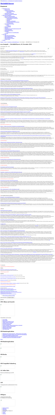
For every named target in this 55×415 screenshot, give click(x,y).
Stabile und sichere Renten (7, 327)
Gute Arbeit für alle (6, 329)
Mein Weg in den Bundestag (9, 35)
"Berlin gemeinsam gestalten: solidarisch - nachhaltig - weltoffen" (9, 283)
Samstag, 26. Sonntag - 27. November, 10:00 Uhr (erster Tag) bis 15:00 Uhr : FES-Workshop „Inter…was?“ (15, 236)
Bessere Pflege (5, 320)
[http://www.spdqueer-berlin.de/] (7, 399)
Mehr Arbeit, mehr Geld (3, 280)
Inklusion (8, 20)
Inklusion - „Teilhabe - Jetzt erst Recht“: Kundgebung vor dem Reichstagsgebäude (12, 126)
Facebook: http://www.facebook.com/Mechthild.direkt (8, 289)
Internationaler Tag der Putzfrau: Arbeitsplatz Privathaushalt (9, 180)
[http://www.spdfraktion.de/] (7, 346)
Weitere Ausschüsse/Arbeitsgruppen (11, 17)
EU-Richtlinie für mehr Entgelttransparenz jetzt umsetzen (12, 336)
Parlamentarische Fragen (9, 30)
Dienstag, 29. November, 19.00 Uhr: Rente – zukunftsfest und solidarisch (11, 248)
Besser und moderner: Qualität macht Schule (6, 275)
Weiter (1, 339)
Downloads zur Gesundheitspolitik (13, 32)
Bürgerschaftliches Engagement (12, 18)
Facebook (4, 411)
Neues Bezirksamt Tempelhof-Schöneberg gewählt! (7, 286)
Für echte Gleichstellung (7, 324)
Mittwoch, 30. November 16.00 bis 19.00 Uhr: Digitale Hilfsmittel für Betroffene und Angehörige (14, 80)
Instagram (4, 413)
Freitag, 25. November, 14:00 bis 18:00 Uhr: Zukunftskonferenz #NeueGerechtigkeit (12, 230)
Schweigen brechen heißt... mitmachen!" (6, 210)
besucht (23, 57)
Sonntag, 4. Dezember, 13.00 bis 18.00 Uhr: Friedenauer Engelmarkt (10, 94)
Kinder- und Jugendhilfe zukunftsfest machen (10, 335)
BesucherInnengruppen (11, 11)
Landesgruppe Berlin (8, 29)
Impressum (4, 408)
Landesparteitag (21, 51)
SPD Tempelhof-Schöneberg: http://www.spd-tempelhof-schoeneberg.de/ (10, 292)
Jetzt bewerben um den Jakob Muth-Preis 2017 (7, 219)
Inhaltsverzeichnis (6, 407)
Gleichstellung (9, 19)
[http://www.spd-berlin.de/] (7, 361)
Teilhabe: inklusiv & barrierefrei (8, 322)
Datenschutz (5, 409)
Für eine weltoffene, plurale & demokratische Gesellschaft (12, 325)
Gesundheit (7, 31)
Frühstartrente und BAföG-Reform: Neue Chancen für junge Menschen (15, 334)
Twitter (4, 412)
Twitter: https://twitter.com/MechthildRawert (6, 290)
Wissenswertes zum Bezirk (9, 13)
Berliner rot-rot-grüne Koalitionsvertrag (12, 50)
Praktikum (6, 27)
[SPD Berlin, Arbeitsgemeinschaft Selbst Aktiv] (7, 374)
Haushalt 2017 (34, 53)
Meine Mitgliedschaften (9, 37)
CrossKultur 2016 (3, 223)
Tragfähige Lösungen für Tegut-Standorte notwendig (11, 337)
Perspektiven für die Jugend (7, 323)
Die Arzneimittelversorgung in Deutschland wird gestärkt (8, 106)
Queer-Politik (5, 319)
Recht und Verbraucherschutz (10, 16)
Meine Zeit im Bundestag (7, 15)
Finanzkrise (9, 25)
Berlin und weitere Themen (9, 23)
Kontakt (4, 40)
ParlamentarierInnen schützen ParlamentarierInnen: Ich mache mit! (10, 150)
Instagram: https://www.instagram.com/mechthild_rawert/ (8, 291)
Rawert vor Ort (7, 9)
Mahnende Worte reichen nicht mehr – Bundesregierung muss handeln (14, 333)
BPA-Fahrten (9, 12)
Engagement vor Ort (6, 8)
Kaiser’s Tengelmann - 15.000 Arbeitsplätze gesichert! (8, 278)
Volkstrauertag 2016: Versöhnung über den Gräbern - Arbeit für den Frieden (11, 142)
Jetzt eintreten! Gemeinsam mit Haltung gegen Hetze (8, 276)
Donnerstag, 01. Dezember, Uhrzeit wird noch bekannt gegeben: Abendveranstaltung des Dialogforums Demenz (16, 88)
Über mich (4, 34)
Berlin (8, 24)
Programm (36, 225)
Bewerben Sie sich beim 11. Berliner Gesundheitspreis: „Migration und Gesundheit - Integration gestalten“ (15, 214)
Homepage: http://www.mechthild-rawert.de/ (6, 288)
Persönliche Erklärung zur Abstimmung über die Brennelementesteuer (10, 159)
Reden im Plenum (8, 26)
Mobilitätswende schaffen (7, 328)
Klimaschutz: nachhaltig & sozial (8, 321)
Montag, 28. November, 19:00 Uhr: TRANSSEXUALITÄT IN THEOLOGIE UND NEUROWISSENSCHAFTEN (16, 242)
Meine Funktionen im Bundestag (10, 36)
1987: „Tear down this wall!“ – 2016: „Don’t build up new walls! (9, 189)
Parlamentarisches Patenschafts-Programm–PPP (13, 28)
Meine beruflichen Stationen (9, 38)
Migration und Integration (11, 21)
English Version (7, 39)
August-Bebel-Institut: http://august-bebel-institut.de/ (8, 293)
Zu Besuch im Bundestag (9, 10)
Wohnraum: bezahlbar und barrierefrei (9, 326)
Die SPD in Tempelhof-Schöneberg (11, 14)
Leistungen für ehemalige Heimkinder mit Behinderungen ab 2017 (10, 131)
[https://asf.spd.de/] (7, 386)
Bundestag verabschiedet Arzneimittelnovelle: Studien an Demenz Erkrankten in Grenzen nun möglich (15, 111)
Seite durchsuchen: (3, 297)
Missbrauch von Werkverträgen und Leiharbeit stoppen (8, 269)
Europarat (6, 33)
